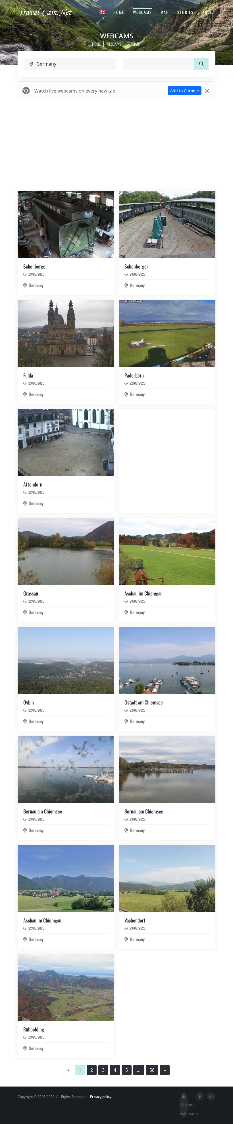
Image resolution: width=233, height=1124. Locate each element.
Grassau (30, 593)
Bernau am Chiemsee (42, 811)
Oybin (28, 702)
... (138, 1070)
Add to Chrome (184, 90)
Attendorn (32, 484)
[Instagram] (211, 1096)
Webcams (142, 12)
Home (118, 12)
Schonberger (35, 266)
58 (152, 1070)
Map (165, 12)
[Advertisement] (116, 144)
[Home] (50, 12)
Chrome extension (184, 1109)
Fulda (28, 375)
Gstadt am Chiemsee (143, 702)
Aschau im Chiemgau (143, 593)
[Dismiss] (207, 90)
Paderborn (134, 375)
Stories (185, 12)
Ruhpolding (33, 1029)
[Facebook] (199, 1096)
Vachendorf (134, 920)
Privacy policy (100, 1096)
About (208, 12)
